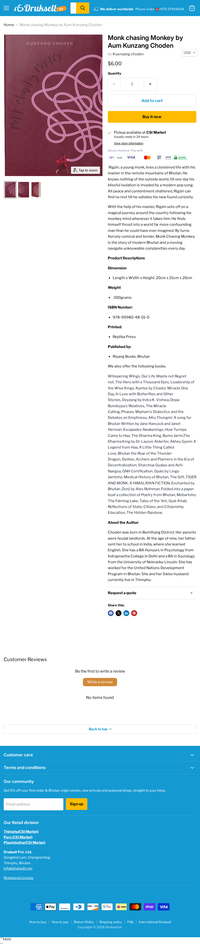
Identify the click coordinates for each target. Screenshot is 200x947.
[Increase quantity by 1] (150, 84)
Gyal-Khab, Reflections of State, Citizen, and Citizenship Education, (147, 507)
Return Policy (84, 922)
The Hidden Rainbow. (145, 512)
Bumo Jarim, (173, 435)
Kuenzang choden (128, 54)
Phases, (128, 412)
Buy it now (151, 116)
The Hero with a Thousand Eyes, (142, 382)
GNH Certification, (137, 471)
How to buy (37, 922)
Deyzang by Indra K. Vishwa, (146, 400)
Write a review (100, 682)
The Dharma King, (146, 435)
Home (9, 25)
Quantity (114, 73)
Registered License (18, 878)
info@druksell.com (18, 868)
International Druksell (155, 922)
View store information (128, 143)
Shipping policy (110, 922)
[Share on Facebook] (111, 613)
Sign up (76, 804)
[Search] (82, 8)
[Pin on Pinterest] (134, 613)
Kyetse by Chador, (151, 388)
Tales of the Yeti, (154, 501)
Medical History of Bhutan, (146, 477)
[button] (10, 189)
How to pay (60, 922)
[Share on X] (118, 613)
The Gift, (177, 477)
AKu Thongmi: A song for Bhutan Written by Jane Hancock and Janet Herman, (149, 423)
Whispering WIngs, (124, 376)
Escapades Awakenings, (143, 429)
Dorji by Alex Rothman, (141, 489)
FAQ (130, 922)
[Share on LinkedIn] (126, 613)
